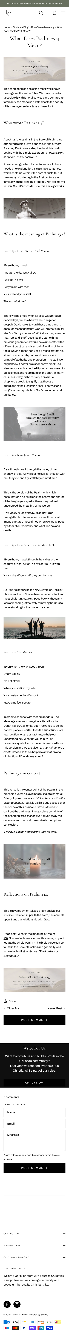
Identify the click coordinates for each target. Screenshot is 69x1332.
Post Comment (34, 1019)
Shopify (44, 1314)
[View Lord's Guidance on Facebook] (7, 1304)
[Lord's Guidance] (9, 12)
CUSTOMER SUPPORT (16, 1257)
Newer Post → (56, 1008)
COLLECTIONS (12, 1233)
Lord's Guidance (20, 1314)
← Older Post (12, 1008)
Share (12, 1001)
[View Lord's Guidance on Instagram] (17, 1304)
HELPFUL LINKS (13, 1245)
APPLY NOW (34, 1082)
